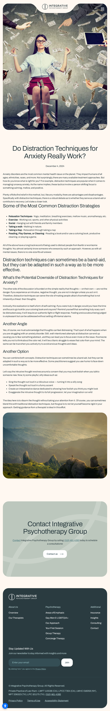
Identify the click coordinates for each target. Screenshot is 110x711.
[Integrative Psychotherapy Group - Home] (55, 7)
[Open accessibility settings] (5, 706)
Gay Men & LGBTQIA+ (57, 618)
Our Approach (52, 623)
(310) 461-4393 (71, 540)
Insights (94, 618)
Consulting (96, 623)
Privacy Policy (40, 669)
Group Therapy (53, 633)
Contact (17, 540)
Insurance (95, 612)
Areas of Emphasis (55, 612)
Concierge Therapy (55, 638)
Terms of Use (33, 700)
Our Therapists (16, 618)
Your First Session (54, 628)
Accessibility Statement (56, 700)
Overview (13, 612)
